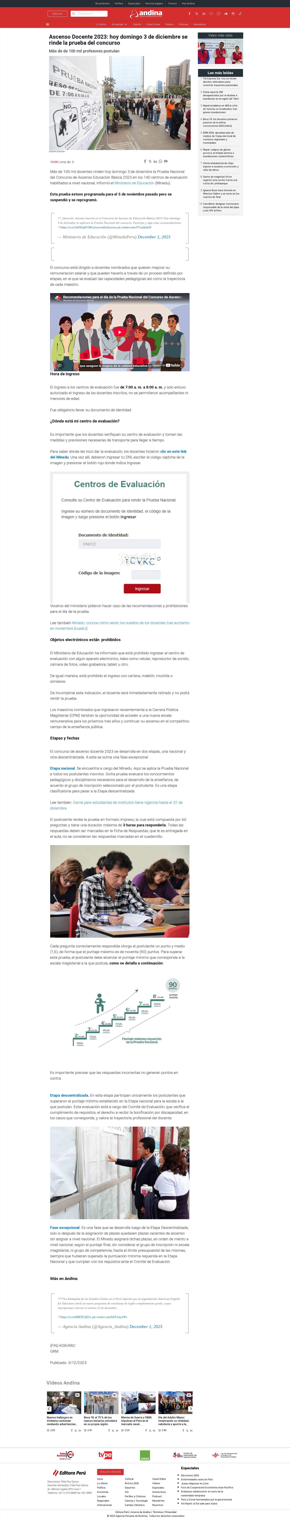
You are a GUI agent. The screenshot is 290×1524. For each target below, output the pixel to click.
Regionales (103, 1500)
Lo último (101, 24)
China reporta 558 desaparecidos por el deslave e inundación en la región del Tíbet (221, 95)
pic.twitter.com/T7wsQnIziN (134, 227)
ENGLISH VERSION (110, 1472)
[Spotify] (233, 13)
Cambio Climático (135, 1505)
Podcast (183, 24)
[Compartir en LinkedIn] (79, 1430)
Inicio (100, 1478)
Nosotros (157, 1505)
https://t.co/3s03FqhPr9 (75, 227)
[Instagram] (218, 13)
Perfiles (119, 3)
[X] (196, 13)
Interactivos (159, 1492)
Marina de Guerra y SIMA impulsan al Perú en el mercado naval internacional (136, 1422)
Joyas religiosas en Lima (194, 1483)
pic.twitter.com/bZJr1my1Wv (109, 1317)
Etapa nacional (62, 768)
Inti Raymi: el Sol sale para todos (199, 1503)
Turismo (172, 3)
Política (101, 1487)
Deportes (130, 1487)
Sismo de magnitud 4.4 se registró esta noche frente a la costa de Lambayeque (220, 180)
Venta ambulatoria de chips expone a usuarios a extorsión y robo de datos (220, 166)
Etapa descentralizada (69, 1095)
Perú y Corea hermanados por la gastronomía (206, 1499)
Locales (101, 1496)
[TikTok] (240, 13)
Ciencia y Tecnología (136, 1500)
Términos (158, 1512)
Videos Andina (63, 1383)
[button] (49, 1409)
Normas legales (154, 3)
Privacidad (170, 1512)
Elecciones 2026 (190, 1475)
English (57, 14)
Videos (169, 24)
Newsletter (200, 24)
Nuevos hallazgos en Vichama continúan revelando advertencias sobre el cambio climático (63, 1422)
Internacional (104, 1505)
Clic (127, 1492)
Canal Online (153, 24)
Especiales (134, 3)
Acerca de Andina (141, 1512)
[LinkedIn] (204, 13)
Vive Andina (188, 3)
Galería (137, 24)
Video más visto (220, 35)
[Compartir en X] (76, 1430)
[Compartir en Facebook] (72, 1430)
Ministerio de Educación (134, 183)
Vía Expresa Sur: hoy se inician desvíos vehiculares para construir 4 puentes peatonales (220, 82)
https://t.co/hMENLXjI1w (76, 1317)
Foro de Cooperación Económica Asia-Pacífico (207, 1487)
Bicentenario (102, 3)
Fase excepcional (65, 1227)
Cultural (129, 1478)
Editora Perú (122, 1512)
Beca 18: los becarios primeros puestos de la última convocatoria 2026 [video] (220, 122)
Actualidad (120, 24)
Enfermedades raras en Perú (197, 1479)
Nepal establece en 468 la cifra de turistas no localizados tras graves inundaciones (220, 109)
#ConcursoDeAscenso (103, 227)
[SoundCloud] (226, 13)
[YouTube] (211, 13)
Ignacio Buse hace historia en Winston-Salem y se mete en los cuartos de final (221, 194)
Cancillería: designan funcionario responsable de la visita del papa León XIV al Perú (221, 207)
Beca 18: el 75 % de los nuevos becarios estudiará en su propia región (100, 1421)
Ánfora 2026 (132, 1483)
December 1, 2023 (154, 237)
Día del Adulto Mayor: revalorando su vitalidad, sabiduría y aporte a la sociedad (173, 1422)
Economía (102, 1492)
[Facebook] (189, 13)
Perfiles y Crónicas (135, 1496)
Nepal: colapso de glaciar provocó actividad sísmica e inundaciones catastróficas (218, 153)
